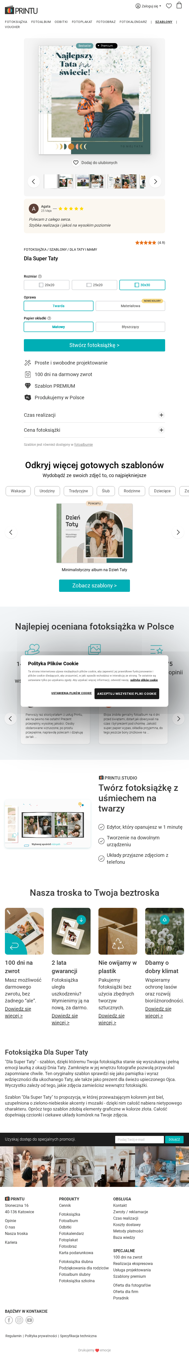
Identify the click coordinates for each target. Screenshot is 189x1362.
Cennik (65, 1205)
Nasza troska (16, 1233)
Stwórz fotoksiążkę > (94, 345)
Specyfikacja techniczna (78, 1336)
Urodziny (47, 491)
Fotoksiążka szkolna (77, 1281)
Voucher (12, 27)
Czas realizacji (125, 1218)
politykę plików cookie (144, 679)
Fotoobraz (106, 22)
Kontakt (120, 1205)
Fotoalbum (41, 22)
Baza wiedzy (124, 1237)
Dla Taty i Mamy (83, 249)
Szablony (164, 22)
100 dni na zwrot (127, 1257)
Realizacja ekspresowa (133, 1263)
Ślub (106, 491)
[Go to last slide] (11, 532)
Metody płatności (128, 1231)
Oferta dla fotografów (132, 1285)
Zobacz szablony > (94, 585)
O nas (10, 1227)
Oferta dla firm (125, 1291)
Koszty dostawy (127, 1224)
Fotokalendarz (133, 22)
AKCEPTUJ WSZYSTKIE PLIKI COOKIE (127, 693)
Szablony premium (129, 1276)
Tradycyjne (78, 491)
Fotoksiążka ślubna (76, 1261)
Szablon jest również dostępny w (58, 445)
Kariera (11, 1242)
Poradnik (121, 1298)
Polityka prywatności (41, 1336)
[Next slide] (155, 181)
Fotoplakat (82, 22)
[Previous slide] (34, 181)
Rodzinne (132, 491)
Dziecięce (162, 491)
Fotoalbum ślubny (75, 1274)
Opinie (10, 1220)
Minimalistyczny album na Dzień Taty (94, 569)
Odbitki (61, 22)
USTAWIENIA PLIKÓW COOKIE (71, 693)
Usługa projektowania (132, 1270)
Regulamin (13, 1336)
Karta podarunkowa (76, 1252)
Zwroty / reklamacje (130, 1212)
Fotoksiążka (16, 22)
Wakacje (18, 491)
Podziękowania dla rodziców (84, 1268)
